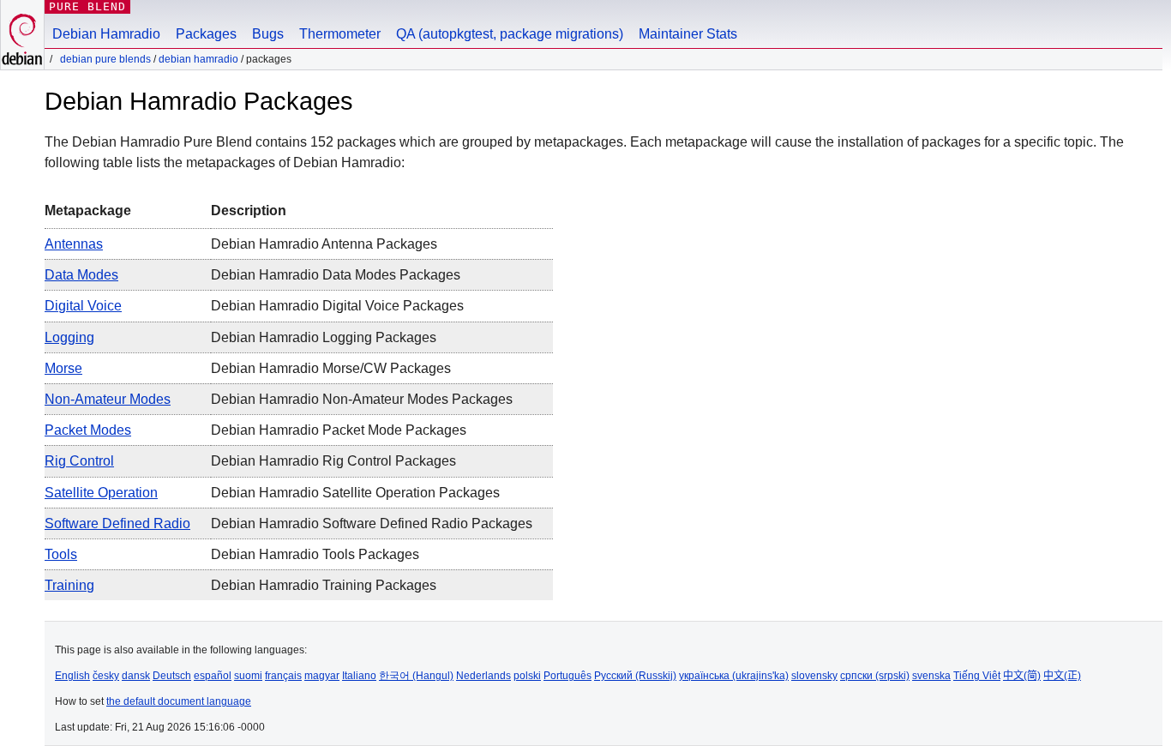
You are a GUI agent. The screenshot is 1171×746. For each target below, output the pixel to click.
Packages (206, 34)
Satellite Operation (101, 492)
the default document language (178, 701)
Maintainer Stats (688, 34)
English (72, 676)
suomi (248, 676)
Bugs (268, 34)
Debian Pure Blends (105, 59)
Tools (61, 554)
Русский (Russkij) (635, 676)
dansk (136, 676)
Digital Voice (83, 305)
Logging (69, 337)
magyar (321, 676)
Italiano (359, 676)
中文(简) (1022, 676)
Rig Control (79, 461)
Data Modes (81, 275)
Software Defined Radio (117, 523)
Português (567, 676)
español (212, 676)
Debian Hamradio (106, 34)
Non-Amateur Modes (108, 399)
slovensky (814, 676)
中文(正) (1062, 676)
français (283, 676)
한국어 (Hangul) (416, 676)
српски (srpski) (875, 676)
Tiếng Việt (976, 676)
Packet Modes (88, 430)
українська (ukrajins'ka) (734, 676)
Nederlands (483, 676)
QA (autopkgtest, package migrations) (509, 34)
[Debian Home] (22, 34)
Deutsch (172, 676)
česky (106, 676)
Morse (63, 368)
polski (527, 676)
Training (69, 585)
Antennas (74, 244)
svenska (931, 676)
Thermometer (340, 34)
